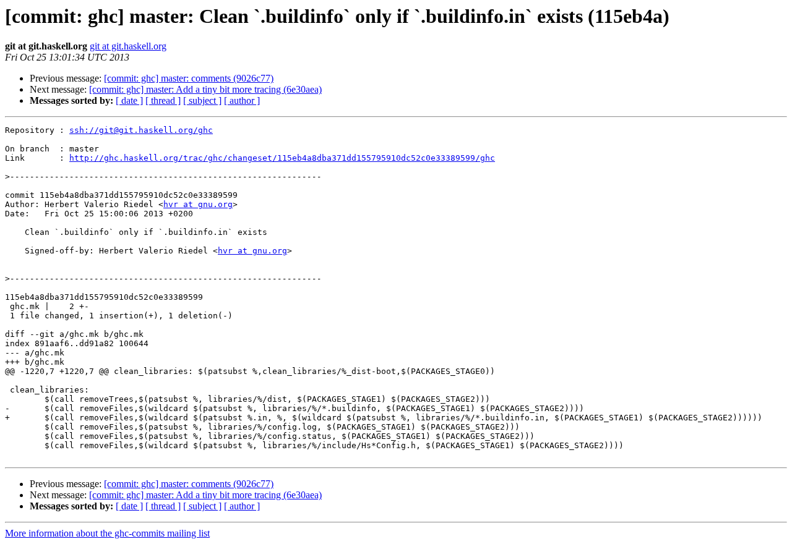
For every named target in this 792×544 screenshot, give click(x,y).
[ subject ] (202, 100)
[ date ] (129, 100)
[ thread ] (163, 100)
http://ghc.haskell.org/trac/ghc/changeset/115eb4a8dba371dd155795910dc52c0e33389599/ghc (282, 158)
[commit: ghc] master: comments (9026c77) (188, 78)
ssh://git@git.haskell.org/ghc (141, 130)
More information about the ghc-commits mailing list (107, 533)
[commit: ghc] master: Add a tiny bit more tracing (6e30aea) (205, 89)
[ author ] (242, 100)
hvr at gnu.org (198, 204)
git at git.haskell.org (128, 46)
